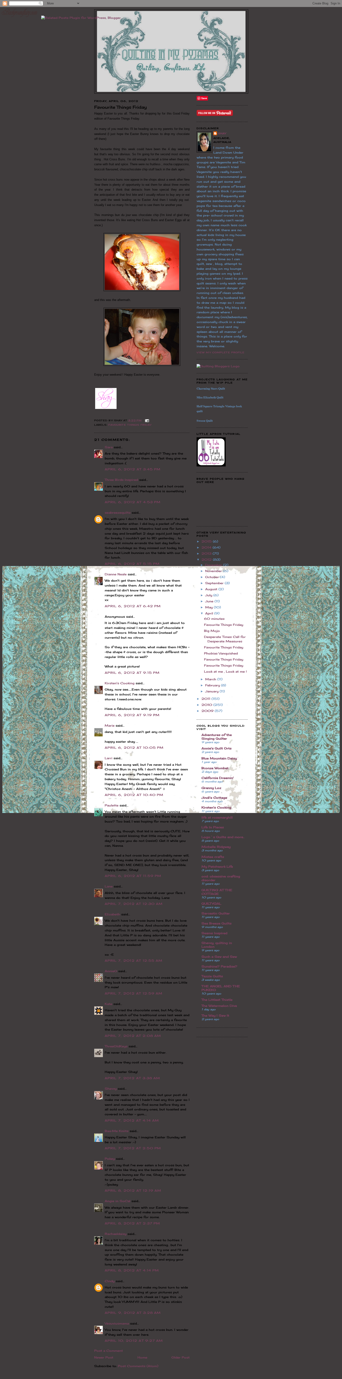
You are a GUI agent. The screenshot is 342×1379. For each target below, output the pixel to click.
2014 (207, 547)
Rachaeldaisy (115, 1234)
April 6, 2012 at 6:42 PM (133, 606)
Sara (109, 447)
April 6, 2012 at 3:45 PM (133, 469)
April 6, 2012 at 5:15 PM (132, 564)
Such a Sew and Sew (219, 956)
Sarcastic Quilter (215, 913)
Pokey (110, 1158)
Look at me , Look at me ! (225, 671)
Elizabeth (112, 914)
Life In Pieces (212, 827)
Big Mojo (212, 631)
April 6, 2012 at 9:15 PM (132, 672)
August (211, 589)
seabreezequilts (118, 512)
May (209, 607)
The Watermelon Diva (219, 1006)
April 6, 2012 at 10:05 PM (134, 747)
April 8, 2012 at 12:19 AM (133, 1190)
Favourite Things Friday (129, 424)
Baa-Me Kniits (116, 1131)
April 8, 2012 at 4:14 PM (132, 1270)
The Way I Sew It (215, 1015)
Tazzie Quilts (212, 976)
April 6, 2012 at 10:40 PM (134, 795)
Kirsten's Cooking (119, 683)
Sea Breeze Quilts (216, 923)
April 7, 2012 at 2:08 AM (133, 1036)
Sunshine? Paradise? (219, 966)
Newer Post (103, 1357)
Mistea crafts (212, 857)
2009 (208, 711)
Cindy (109, 1281)
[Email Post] (146, 420)
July (209, 595)
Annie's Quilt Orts (216, 748)
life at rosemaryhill (217, 817)
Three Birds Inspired (121, 480)
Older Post (180, 1357)
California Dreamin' (217, 778)
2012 (207, 559)
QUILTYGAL (211, 903)
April (209, 613)
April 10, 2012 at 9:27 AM (134, 1340)
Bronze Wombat (214, 768)
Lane (109, 886)
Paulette (111, 805)
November (214, 571)
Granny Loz (211, 788)
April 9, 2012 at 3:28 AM (133, 1313)
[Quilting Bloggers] (218, 366)
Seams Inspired (214, 933)
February (213, 685)
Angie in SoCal (117, 1201)
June (210, 601)
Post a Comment (108, 1350)
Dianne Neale (116, 574)
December (214, 565)
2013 (207, 553)
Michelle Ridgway (216, 847)
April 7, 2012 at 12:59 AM (134, 993)
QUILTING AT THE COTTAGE (216, 892)
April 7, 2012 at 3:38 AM (132, 1078)
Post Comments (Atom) (138, 1366)
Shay (222, 133)
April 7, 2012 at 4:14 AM (132, 1120)
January (212, 691)
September (215, 583)
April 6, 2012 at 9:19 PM (132, 715)
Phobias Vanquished (221, 653)
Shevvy (111, 1088)
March (211, 679)
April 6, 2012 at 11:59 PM (133, 876)
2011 (206, 699)
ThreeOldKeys (116, 1046)
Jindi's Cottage (214, 797)
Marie (109, 725)
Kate (108, 1004)
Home (142, 1357)
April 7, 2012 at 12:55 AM (134, 960)
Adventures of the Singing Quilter (216, 736)
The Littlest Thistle (216, 999)
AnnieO (111, 971)
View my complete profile (221, 352)
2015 (207, 541)
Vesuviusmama (117, 1323)
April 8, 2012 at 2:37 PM (132, 1223)
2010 (207, 705)
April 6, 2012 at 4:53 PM (133, 502)
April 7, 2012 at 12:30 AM (134, 904)
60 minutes (214, 618)
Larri (108, 758)
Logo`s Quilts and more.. (223, 837)
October (212, 577)
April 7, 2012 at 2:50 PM (133, 1148)
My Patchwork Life (217, 866)
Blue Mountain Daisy (219, 758)
